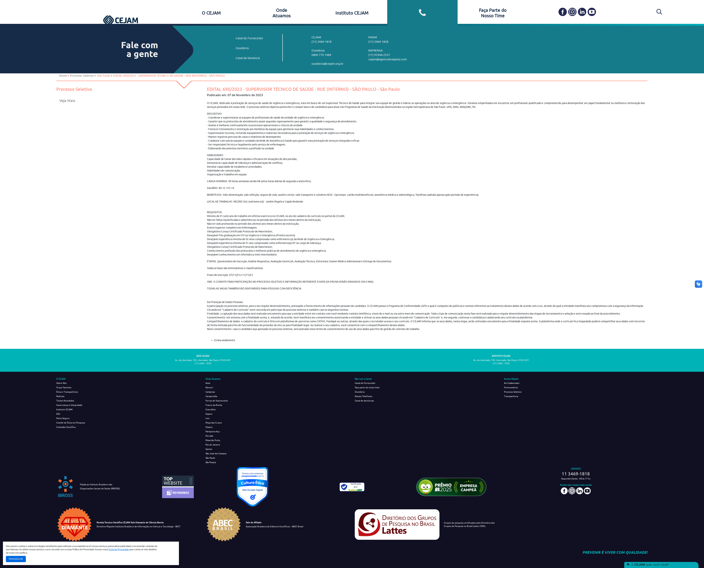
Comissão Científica (66, 427)
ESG (58, 413)
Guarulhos (211, 409)
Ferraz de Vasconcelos (217, 400)
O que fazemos (63, 387)
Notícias (60, 396)
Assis (208, 383)
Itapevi (209, 413)
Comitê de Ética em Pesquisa (70, 422)
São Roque (211, 462)
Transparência (511, 396)
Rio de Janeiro (213, 444)
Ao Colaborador (512, 383)
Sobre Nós (61, 383)
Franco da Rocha (214, 405)
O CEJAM (211, 12)
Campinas (210, 391)
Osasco (209, 427)
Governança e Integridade (69, 405)
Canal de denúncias (364, 400)
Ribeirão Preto (213, 440)
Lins (207, 418)
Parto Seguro (62, 418)
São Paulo (210, 457)
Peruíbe (209, 435)
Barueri (209, 387)
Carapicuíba (211, 396)
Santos (209, 449)
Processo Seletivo (82, 75)
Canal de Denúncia (248, 58)
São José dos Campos (216, 453)
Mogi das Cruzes (214, 422)
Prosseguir (16, 559)
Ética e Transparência (67, 391)
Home (63, 75)
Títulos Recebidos (65, 400)
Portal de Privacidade (119, 549)
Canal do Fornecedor (249, 38)
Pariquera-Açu (213, 431)
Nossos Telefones (363, 396)
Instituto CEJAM (352, 12)
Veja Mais (67, 100)
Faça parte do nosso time (367, 387)
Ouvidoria (242, 48)
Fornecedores (511, 387)
